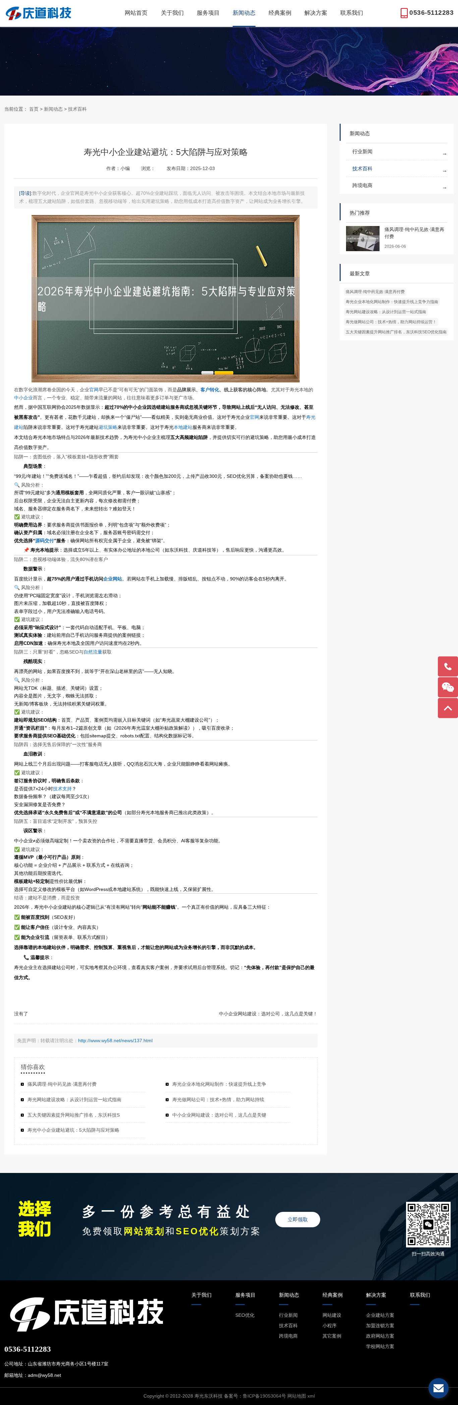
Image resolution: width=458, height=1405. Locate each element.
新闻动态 (244, 13)
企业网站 (112, 578)
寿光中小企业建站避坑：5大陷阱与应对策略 (73, 1130)
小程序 (330, 1325)
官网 (94, 389)
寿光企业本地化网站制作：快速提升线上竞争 (219, 1084)
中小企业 (23, 397)
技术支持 (62, 788)
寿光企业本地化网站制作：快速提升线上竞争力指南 (392, 301)
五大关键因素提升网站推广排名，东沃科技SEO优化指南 (396, 332)
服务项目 (208, 13)
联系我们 (351, 13)
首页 (34, 109)
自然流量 (92, 652)
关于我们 (172, 13)
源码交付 (44, 540)
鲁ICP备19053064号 (264, 1396)
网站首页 (136, 13)
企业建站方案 (380, 1315)
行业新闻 (362, 151)
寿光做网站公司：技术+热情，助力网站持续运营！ (391, 322)
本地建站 (183, 427)
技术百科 (77, 109)
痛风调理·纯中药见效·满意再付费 (375, 291)
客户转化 (210, 389)
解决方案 (315, 13)
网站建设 (332, 1315)
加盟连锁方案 (380, 1325)
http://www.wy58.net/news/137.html (115, 1040)
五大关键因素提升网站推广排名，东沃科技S (73, 1115)
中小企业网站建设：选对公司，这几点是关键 (219, 1115)
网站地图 (296, 1396)
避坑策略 (108, 427)
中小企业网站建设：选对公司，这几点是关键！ (268, 1013)
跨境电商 (362, 185)
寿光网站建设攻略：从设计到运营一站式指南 (386, 312)
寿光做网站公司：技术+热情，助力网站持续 (218, 1099)
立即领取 (298, 1219)
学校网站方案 (380, 1346)
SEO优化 (244, 1315)
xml (311, 1396)
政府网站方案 (380, 1336)
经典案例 (280, 13)
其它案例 (332, 1336)
